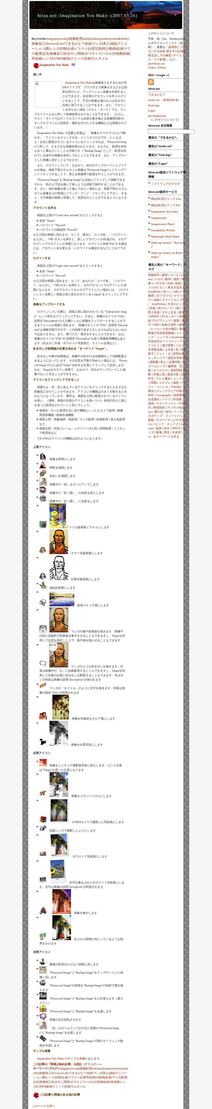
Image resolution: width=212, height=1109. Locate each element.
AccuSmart (177, 337)
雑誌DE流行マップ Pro (165, 205)
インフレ (179, 411)
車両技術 (159, 407)
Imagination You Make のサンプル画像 (61, 1058)
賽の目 (158, 411)
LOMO (58, 58)
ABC (178, 308)
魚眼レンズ (43, 58)
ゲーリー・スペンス (167, 385)
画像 (34, 43)
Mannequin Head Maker (165, 236)
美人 (106, 43)
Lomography (163, 395)
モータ (174, 275)
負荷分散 (173, 374)
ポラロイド (93, 53)
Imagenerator (159, 218)
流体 (184, 374)
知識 (158, 428)
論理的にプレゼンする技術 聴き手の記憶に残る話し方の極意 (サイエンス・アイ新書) (167, 53)
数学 (168, 279)
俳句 (168, 411)
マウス (116, 1077)
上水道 (169, 349)
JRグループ (165, 308)
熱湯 (178, 283)
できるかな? (168, 137)
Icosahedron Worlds (163, 230)
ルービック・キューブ (163, 424)
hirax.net (47, 15)
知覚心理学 (169, 325)
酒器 (151, 403)
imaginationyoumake (108, 38)
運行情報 (167, 345)
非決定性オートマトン (162, 341)
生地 (170, 283)
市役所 (176, 432)
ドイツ (166, 399)
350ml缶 (176, 387)
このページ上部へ (43, 1106)
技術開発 (179, 395)
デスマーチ (163, 420)
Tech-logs (154, 105)
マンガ (97, 43)
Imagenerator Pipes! (163, 224)
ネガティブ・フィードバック (167, 416)
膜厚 (165, 275)
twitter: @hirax (157, 67)
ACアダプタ (164, 296)
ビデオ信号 (180, 420)
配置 (38, 53)
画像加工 (56, 53)
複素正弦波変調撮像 (161, 333)
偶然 (176, 383)
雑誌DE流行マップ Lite (166, 199)
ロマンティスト (166, 403)
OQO (156, 325)
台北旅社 (154, 399)
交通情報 (174, 362)
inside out (154, 100)
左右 (46, 53)
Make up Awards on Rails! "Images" (168, 255)
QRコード (180, 291)
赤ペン (167, 291)
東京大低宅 (175, 287)
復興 (176, 320)
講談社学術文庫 (178, 358)
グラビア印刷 (173, 391)
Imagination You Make (54, 65)
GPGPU (154, 316)
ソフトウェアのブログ (165, 184)
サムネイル (100, 58)
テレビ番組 (163, 378)
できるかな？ (74, 43)
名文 (167, 428)
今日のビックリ (177, 304)
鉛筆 (110, 1082)
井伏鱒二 (178, 399)
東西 (151, 296)
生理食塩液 (155, 349)
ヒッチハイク (156, 358)
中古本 (160, 283)
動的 (123, 53)
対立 (151, 378)
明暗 (81, 53)
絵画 (120, 48)
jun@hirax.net (156, 63)
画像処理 (75, 38)
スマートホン (170, 300)
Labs (61, 43)
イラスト (81, 48)
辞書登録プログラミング (168, 318)
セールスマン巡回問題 (167, 370)
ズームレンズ (156, 366)
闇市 (167, 432)
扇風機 (153, 362)
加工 (42, 43)
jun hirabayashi (157, 116)
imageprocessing (57, 38)
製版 (151, 420)
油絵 (113, 43)
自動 (63, 48)
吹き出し (70, 53)
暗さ (163, 362)
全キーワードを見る (166, 436)
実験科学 (154, 275)
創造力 (183, 312)
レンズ (54, 48)
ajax (91, 38)
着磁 (182, 329)
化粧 (88, 43)
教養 (159, 432)
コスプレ (165, 383)
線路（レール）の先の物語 (166, 327)
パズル (107, 53)
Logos (151, 110)
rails (85, 38)
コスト (180, 345)
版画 (66, 58)
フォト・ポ (163, 354)
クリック (77, 58)
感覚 (176, 279)
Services (51, 43)
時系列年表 (171, 100)
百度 (152, 308)
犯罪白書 (178, 354)
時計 (105, 48)
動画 (112, 48)
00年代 (176, 428)
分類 (116, 53)
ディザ (171, 407)
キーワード (173, 264)
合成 (70, 48)
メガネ (158, 279)
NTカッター (169, 316)
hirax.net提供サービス (162, 191)
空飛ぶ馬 (159, 374)
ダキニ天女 (169, 312)
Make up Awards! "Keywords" (168, 244)
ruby (126, 38)
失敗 (87, 58)
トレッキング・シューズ (168, 335)
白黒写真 (94, 48)
